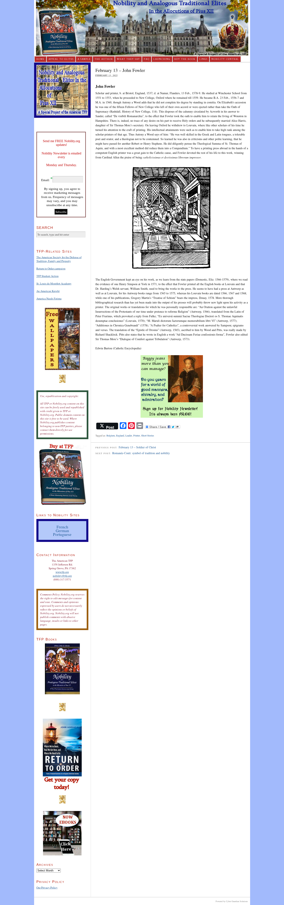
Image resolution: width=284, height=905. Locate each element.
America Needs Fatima (49, 298)
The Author (104, 59)
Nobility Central (225, 59)
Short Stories (147, 435)
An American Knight (48, 291)
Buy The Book (184, 59)
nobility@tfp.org (62, 576)
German (62, 530)
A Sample (84, 59)
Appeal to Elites (61, 59)
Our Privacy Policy (47, 887)
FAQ (146, 59)
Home (40, 59)
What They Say (128, 59)
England (120, 435)
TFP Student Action (47, 276)
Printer (136, 435)
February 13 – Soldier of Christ (137, 447)
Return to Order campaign (50, 268)
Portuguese (62, 534)
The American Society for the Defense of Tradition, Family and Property (58, 259)
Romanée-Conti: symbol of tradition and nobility (141, 453)
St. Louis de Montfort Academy (54, 283)
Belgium (110, 435)
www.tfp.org (62, 572)
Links (203, 59)
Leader (128, 435)
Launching (161, 59)
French (62, 526)
